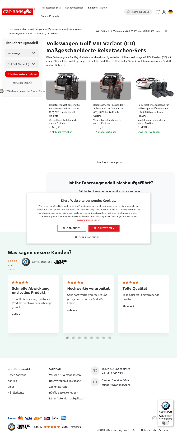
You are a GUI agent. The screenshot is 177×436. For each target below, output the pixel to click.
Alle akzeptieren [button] (104, 228)
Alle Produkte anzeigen (22, 74)
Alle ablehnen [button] (72, 228)
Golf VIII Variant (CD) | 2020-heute (62, 29)
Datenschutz (148, 429)
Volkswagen (36, 29)
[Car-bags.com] (18, 11)
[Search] (128, 12)
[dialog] (89, 218)
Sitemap (164, 429)
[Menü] (171, 402)
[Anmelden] (164, 12)
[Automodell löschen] (165, 31)
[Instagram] (155, 417)
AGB (135, 429)
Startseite (14, 29)
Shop (24, 29)
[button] (67, 338)
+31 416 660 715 (112, 373)
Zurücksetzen (21, 82)
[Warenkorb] (157, 11)
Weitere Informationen (88, 219)
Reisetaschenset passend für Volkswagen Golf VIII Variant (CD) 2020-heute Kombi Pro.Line (153, 110)
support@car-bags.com (116, 384)
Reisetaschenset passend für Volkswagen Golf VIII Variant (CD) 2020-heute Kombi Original (64, 110)
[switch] (165, 423)
